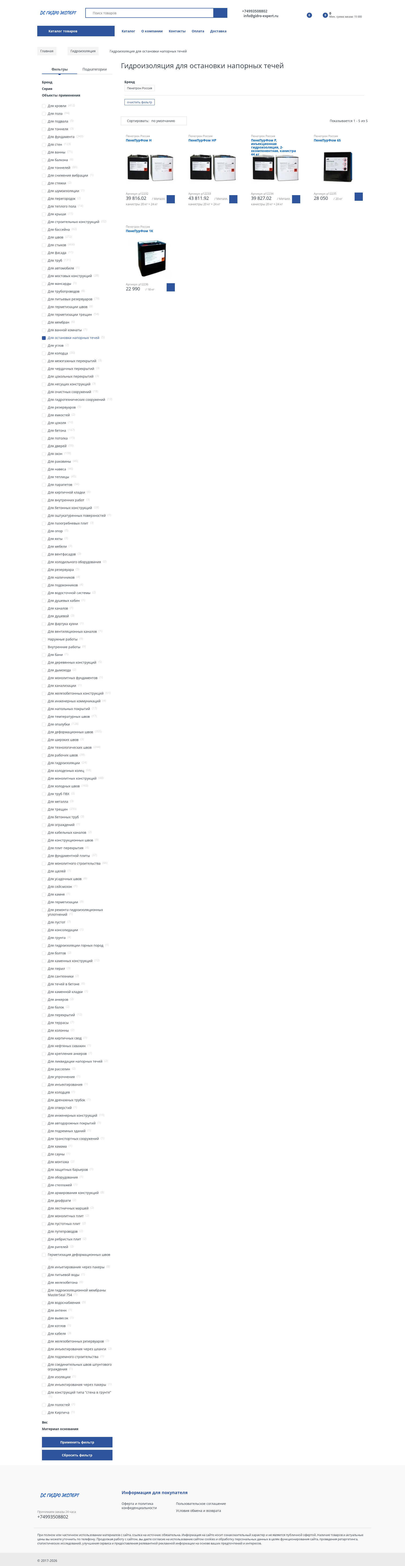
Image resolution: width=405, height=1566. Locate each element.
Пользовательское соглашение (201, 1504)
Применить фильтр (77, 1442)
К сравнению (215, 220)
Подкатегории (94, 69)
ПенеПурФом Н (139, 140)
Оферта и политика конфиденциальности (139, 1506)
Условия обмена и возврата (198, 1511)
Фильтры (60, 69)
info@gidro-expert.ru (261, 15)
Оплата (198, 31)
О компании (152, 31)
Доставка (218, 31)
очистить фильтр (139, 102)
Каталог (128, 31)
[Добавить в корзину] (171, 199)
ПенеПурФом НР (202, 140)
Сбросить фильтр (77, 1455)
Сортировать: (138, 121)
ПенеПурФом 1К (139, 231)
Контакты (177, 31)
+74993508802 (254, 11)
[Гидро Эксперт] (57, 12)
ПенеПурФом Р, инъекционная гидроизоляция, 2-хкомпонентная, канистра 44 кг (273, 147)
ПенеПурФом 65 (327, 140)
